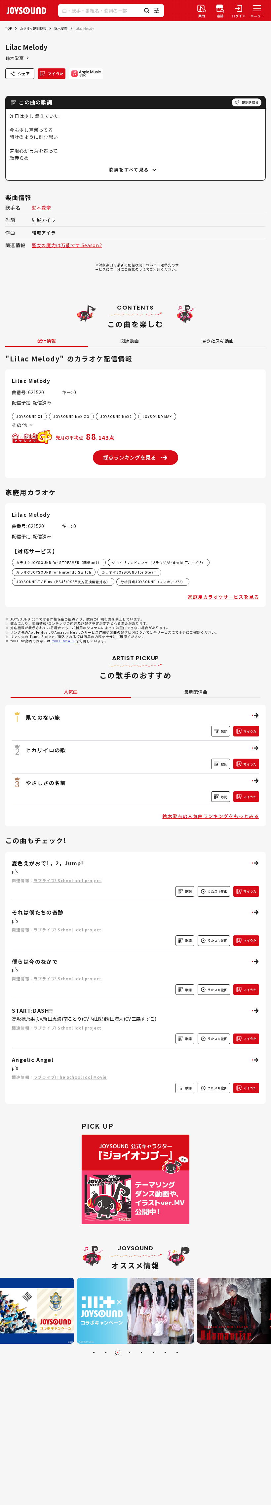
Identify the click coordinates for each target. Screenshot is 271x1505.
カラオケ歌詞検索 (33, 28)
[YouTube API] (63, 640)
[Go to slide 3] (117, 1352)
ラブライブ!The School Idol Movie (70, 1077)
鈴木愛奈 (60, 28)
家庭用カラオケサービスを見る (223, 596)
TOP (8, 28)
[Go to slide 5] (141, 1352)
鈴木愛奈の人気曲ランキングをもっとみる (210, 816)
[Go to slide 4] (129, 1352)
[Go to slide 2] (105, 1352)
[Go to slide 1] (94, 1352)
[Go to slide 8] (177, 1352)
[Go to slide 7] (165, 1352)
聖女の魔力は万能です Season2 (67, 245)
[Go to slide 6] (153, 1352)
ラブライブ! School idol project (67, 880)
